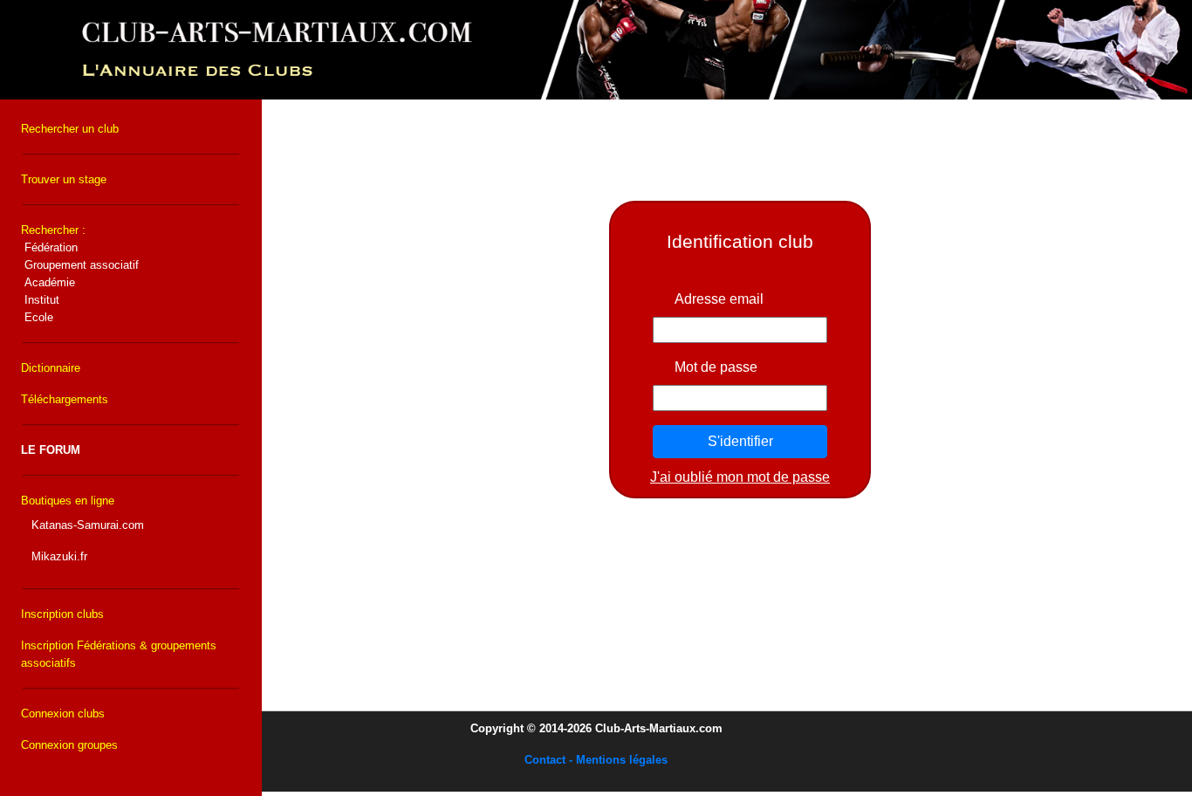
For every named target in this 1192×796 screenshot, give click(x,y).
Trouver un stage (63, 179)
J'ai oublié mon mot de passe (740, 477)
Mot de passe (716, 367)
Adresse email (719, 299)
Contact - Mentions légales (596, 759)
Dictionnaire (50, 367)
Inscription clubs (62, 614)
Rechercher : (80, 273)
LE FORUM (50, 449)
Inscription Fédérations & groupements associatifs (118, 654)
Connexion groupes (69, 744)
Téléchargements (64, 399)
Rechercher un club (70, 128)
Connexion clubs (63, 713)
